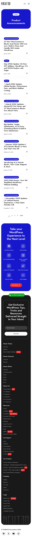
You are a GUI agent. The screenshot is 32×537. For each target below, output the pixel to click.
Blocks (6, 61)
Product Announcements (11, 38)
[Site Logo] (6, 3)
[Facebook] (4, 534)
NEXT (21, 215)
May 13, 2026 (7, 94)
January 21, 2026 (8, 170)
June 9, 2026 (7, 74)
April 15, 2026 (7, 114)
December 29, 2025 (9, 188)
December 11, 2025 (9, 208)
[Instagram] (18, 534)
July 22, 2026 (7, 54)
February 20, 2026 (8, 152)
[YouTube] (13, 534)
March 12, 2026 (8, 134)
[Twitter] (9, 534)
